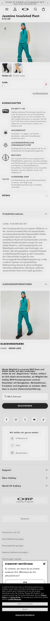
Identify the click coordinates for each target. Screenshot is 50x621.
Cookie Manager (14, 599)
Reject (25, 609)
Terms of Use (15, 597)
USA (25, 582)
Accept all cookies (25, 604)
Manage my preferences (25, 615)
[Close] (44, 563)
